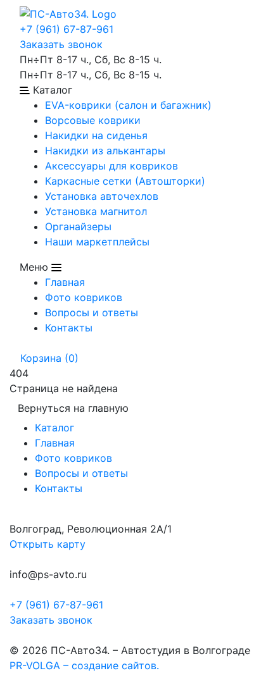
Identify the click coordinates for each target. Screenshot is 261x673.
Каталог (54, 427)
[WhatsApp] (11, 635)
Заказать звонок (61, 44)
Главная (65, 282)
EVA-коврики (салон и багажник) (128, 105)
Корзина (48, 358)
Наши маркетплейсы (97, 241)
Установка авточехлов (101, 196)
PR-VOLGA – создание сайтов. (84, 665)
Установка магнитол (96, 211)
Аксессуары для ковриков (111, 165)
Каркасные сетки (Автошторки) (125, 181)
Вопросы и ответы (91, 312)
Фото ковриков (83, 297)
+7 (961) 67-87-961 (66, 29)
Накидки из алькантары (105, 150)
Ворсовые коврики (93, 120)
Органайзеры (78, 226)
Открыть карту (48, 544)
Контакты (68, 327)
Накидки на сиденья (96, 135)
